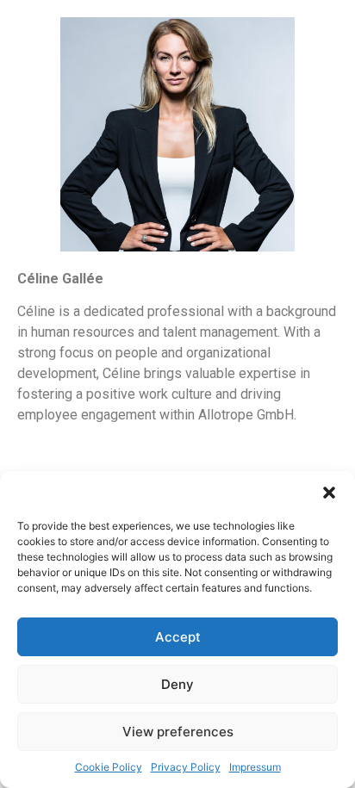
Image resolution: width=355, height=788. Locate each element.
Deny (177, 684)
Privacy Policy (186, 766)
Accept (178, 637)
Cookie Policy (108, 766)
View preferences (178, 731)
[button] (329, 492)
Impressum (255, 766)
